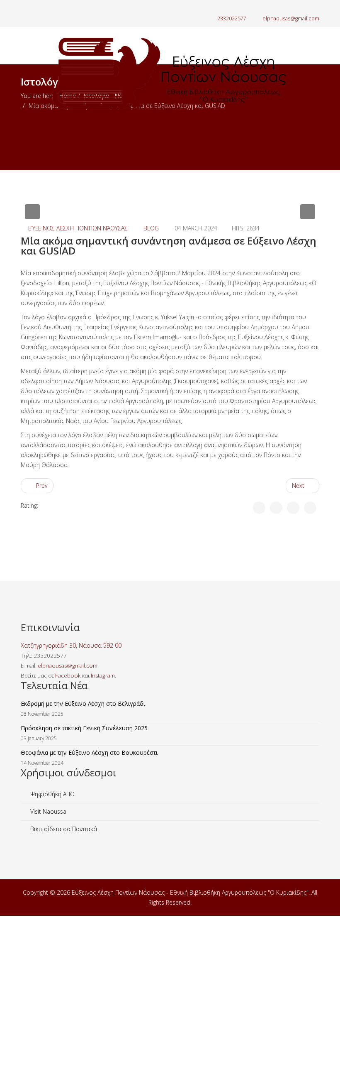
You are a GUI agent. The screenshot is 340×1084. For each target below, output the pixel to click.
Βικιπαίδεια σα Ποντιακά (63, 829)
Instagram (103, 675)
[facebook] (24, 8)
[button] (32, 211)
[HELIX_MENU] (316, 140)
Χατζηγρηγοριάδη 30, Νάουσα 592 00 (71, 645)
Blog (151, 228)
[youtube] (44, 8)
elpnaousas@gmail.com (290, 18)
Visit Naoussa (47, 811)
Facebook (68, 675)
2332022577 (231, 18)
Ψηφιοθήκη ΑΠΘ (52, 794)
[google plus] (34, 8)
